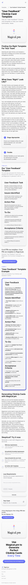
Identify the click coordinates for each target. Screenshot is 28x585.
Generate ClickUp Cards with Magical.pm (14, 561)
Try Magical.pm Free (8, 517)
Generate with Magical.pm (9, 261)
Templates (4, 7)
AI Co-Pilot (4, 571)
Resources (3, 576)
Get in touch (4, 578)
